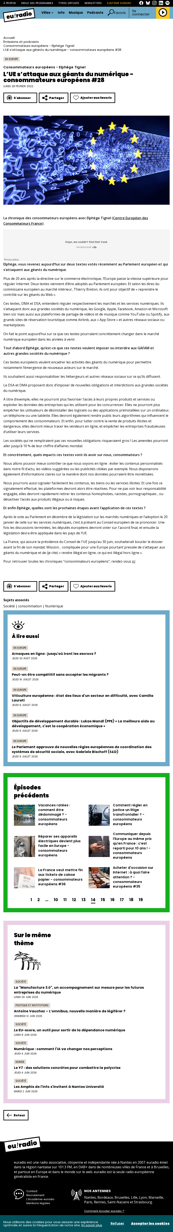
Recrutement (35, 1195)
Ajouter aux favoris (96, 98)
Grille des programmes (37, 3)
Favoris (120, 12)
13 (83, 900)
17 (122, 900)
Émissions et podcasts (21, 41)
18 (131, 900)
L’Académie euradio (40, 1199)
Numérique (54, 606)
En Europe (11, 59)
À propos (9, 3)
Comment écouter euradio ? (104, 1211)
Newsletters (93, 3)
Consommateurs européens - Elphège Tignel (38, 45)
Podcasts (95, 12)
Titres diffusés (68, 3)
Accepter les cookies (150, 1223)
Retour (19, 1115)
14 (93, 900)
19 (141, 900)
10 (56, 900)
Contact (31, 1191)
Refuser (117, 1223)
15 (103, 900)
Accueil (9, 37)
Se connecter (141, 12)
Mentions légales (38, 1203)
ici (133, 561)
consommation (30, 606)
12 (74, 900)
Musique (76, 12)
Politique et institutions (32, 1005)
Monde (20, 1062)
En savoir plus (91, 1225)
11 (65, 900)
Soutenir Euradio (119, 3)
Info (61, 12)
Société (9, 606)
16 (112, 900)
